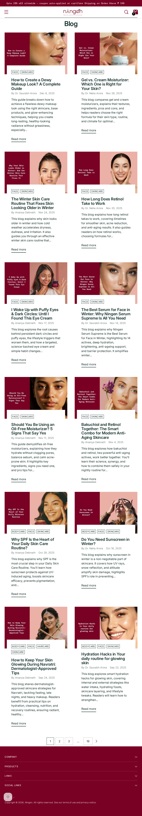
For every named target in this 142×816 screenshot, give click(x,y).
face (15, 72)
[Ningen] (73, 12)
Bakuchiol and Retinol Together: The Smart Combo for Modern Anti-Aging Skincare (103, 431)
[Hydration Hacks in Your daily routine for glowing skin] (106, 627)
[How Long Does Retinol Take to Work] (106, 172)
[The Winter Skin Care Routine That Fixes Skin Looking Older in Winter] (36, 172)
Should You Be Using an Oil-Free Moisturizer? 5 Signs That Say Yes (32, 429)
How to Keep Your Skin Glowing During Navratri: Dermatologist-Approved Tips (33, 666)
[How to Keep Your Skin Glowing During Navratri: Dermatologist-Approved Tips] (36, 627)
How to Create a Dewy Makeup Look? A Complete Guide (35, 84)
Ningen (28, 802)
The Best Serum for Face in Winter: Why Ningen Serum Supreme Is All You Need (106, 314)
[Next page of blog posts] (96, 741)
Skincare (27, 72)
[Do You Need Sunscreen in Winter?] (106, 513)
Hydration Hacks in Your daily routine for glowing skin (103, 658)
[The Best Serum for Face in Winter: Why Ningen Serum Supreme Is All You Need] (106, 283)
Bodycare (18, 531)
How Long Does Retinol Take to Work (102, 201)
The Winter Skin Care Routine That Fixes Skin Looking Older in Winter (32, 203)
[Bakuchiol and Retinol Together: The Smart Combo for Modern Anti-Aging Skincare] (106, 398)
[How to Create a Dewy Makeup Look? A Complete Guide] (36, 53)
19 (88, 741)
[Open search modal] (126, 12)
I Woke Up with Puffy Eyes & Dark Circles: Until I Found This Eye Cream (34, 314)
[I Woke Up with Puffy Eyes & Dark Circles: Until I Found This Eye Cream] (36, 283)
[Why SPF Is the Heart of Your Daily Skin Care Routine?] (36, 513)
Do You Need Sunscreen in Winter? (105, 541)
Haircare (43, 646)
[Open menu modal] (6, 12)
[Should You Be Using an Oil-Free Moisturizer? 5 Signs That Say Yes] (36, 398)
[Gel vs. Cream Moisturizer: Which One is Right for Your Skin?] (106, 53)
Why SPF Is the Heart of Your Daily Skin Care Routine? (32, 543)
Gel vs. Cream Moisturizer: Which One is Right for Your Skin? (105, 84)
